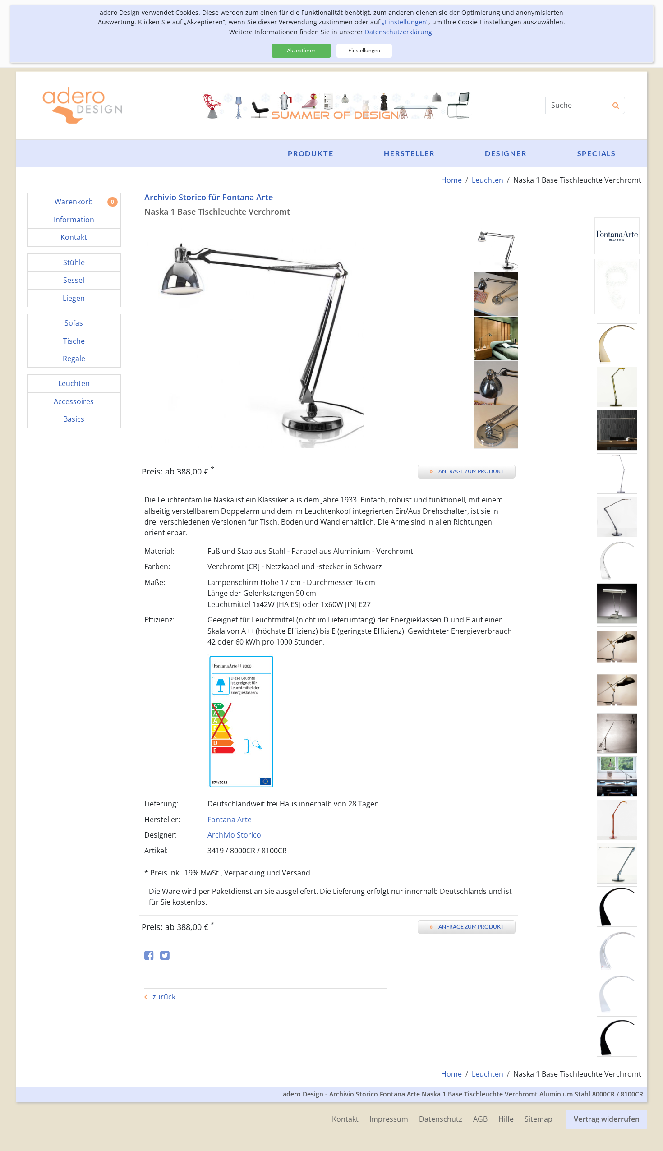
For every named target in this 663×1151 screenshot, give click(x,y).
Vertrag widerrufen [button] (607, 1119)
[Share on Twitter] (165, 956)
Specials (596, 153)
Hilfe (506, 1119)
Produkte (310, 153)
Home (451, 180)
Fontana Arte (229, 819)
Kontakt (345, 1119)
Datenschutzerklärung (398, 32)
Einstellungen (364, 50)
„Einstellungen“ (405, 22)
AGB (480, 1119)
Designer (505, 153)
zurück (163, 997)
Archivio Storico (234, 835)
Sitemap (538, 1119)
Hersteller (409, 153)
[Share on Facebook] (149, 956)
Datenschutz (440, 1119)
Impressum (388, 1119)
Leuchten (487, 180)
